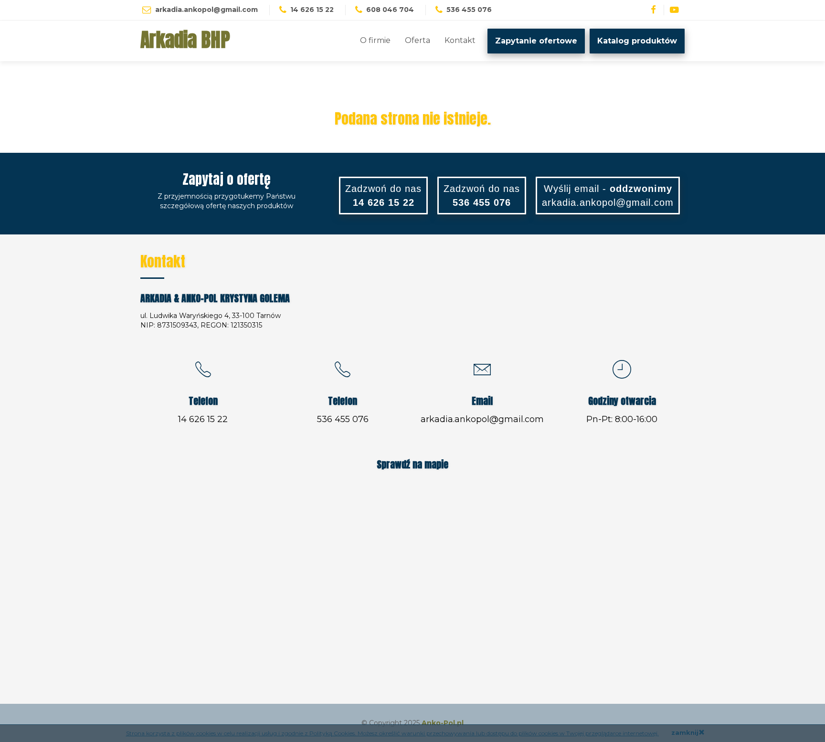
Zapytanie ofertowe (536, 40)
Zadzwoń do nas (383, 195)
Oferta (417, 40)
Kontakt (460, 40)
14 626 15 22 (203, 419)
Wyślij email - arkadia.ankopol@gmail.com (608, 195)
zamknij (684, 732)
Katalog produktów (637, 40)
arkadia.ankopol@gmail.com (206, 9)
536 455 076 (343, 419)
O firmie (375, 40)
